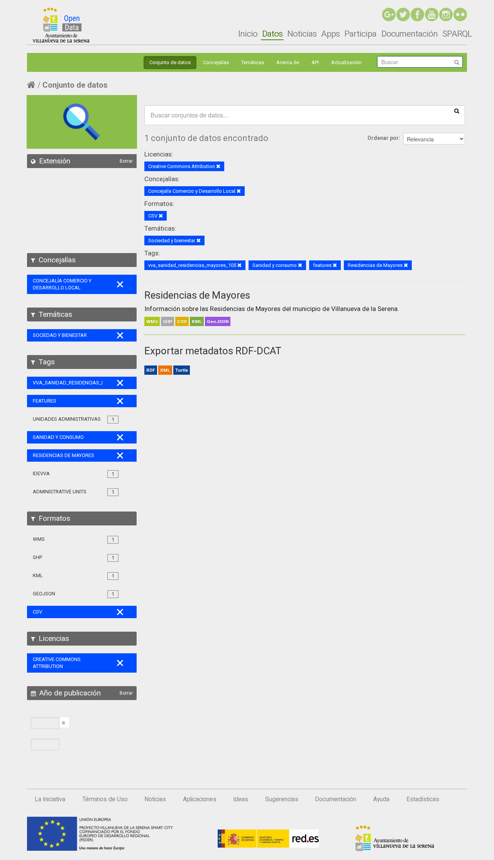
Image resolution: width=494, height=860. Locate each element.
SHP (167, 321)
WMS (152, 321)
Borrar (126, 161)
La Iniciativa (50, 799)
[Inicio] (61, 25)
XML (165, 370)
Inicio (247, 34)
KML (197, 321)
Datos (272, 34)
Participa (360, 34)
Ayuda (381, 799)
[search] (456, 110)
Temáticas (252, 62)
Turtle (181, 370)
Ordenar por (383, 138)
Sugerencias (281, 799)
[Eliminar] (218, 166)
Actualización (346, 62)
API (315, 62)
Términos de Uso (105, 799)
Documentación (409, 34)
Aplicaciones (200, 799)
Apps (330, 34)
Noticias (301, 34)
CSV (182, 321)
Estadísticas (422, 799)
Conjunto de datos (170, 62)
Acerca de (287, 62)
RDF (150, 370)
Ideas (240, 799)
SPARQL (457, 34)
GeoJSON (217, 321)
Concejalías (216, 62)
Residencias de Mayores (197, 295)
